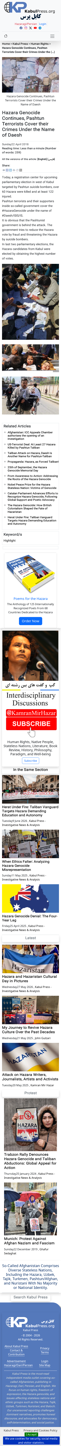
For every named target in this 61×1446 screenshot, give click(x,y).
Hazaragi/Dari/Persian (18, 1365)
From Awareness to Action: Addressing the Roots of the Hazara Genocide (33, 478)
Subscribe (30, 761)
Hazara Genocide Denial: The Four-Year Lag (29, 918)
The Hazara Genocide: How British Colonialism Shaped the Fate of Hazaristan (30, 508)
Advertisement (16, 1361)
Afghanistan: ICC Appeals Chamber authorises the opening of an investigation (30, 436)
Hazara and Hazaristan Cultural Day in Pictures (29, 979)
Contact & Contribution (16, 1352)
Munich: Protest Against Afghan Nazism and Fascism (29, 1241)
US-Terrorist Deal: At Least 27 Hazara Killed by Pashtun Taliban (31, 446)
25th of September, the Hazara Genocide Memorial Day (27, 469)
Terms (45, 1352)
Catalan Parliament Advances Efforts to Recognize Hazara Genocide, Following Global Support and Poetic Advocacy (33, 497)
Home (6, 44)
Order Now (30, 621)
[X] (20, 170)
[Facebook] (7, 170)
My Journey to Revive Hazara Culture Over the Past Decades (28, 1030)
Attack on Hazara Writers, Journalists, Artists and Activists (30, 1077)
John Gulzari (42, 1038)
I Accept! (31, 1434)
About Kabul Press (16, 1346)
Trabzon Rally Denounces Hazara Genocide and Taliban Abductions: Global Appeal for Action (30, 1161)
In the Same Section (30, 770)
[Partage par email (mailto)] (3, 170)
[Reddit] (17, 170)
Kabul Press (20, 44)
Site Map (44, 1365)
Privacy (44, 1348)
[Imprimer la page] (14, 170)
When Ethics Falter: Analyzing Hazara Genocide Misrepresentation (25, 866)
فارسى (51, 159)
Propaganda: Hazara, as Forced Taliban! (33, 462)
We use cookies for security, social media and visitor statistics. (31, 1440)
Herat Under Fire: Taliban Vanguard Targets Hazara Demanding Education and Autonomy (32, 520)
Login (44, 1361)
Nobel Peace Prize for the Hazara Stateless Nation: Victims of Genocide (32, 486)
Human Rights (40, 44)
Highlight (10, 541)
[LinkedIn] (10, 170)
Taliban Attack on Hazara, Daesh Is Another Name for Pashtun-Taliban (30, 455)
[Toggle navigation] (52, 36)
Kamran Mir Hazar (42, 1085)
